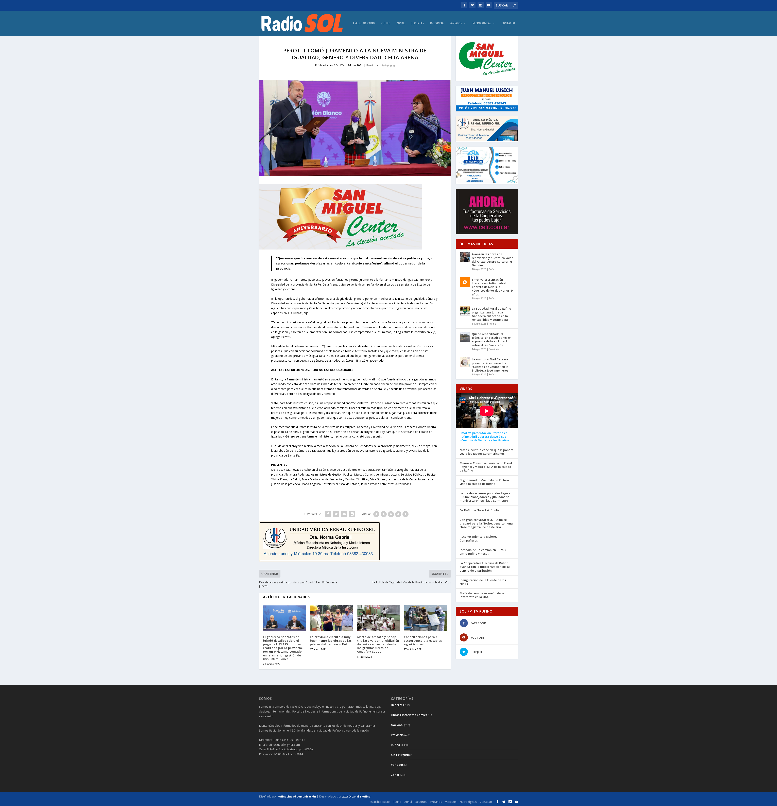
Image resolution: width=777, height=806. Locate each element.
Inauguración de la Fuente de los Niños (483, 582)
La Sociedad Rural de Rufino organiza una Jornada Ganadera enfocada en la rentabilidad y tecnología (491, 314)
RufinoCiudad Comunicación (297, 796)
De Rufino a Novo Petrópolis (479, 510)
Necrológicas (481, 23)
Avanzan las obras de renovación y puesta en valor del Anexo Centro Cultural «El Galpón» (492, 259)
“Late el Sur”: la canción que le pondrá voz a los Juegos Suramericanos (487, 452)
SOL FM (339, 65)
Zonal (400, 23)
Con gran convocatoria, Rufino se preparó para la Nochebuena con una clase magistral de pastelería (486, 523)
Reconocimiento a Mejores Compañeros (478, 538)
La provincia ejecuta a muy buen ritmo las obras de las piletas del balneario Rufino (331, 640)
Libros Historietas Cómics (409, 715)
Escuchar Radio (364, 23)
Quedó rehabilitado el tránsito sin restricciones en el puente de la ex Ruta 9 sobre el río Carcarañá (492, 339)
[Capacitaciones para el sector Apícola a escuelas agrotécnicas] (425, 618)
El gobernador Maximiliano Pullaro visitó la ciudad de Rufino (484, 482)
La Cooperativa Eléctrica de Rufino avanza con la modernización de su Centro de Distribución (485, 566)
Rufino (385, 23)
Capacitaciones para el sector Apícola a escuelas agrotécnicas (423, 640)
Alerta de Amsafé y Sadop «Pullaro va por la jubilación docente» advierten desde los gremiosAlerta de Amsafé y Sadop (378, 644)
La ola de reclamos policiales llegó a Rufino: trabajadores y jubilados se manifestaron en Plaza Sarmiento (485, 497)
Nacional (397, 725)
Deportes (417, 23)
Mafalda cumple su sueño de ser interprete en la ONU (483, 595)
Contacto (508, 23)
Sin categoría (400, 755)
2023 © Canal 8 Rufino (356, 796)
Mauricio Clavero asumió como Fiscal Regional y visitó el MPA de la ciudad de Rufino (486, 466)
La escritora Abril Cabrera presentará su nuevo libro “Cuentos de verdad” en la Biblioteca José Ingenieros (490, 364)
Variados (456, 23)
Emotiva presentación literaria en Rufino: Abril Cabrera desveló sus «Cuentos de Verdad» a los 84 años (493, 287)
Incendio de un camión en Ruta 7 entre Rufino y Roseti (483, 551)
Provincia (437, 23)
